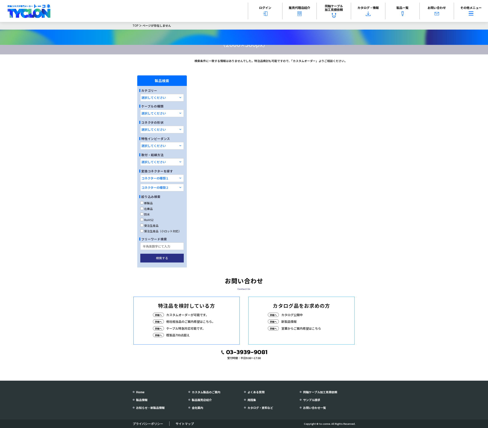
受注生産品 (151, 226)
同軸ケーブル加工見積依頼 (334, 8)
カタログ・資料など (260, 408)
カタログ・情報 (368, 7)
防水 (147, 214)
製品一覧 (402, 7)
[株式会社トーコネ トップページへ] (29, 11)
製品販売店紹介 (202, 400)
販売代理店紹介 (299, 7)
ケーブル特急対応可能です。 (185, 328)
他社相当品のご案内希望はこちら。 (190, 321)
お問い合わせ (437, 7)
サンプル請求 (311, 400)
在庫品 (148, 209)
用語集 (251, 400)
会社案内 (197, 408)
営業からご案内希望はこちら (301, 328)
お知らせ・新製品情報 (150, 408)
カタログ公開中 (292, 315)
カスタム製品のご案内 (206, 392)
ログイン (265, 7)
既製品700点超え (178, 335)
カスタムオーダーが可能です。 (187, 315)
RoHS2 (148, 220)
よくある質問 (256, 392)
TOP (135, 25)
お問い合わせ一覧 (314, 408)
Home (140, 392)
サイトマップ (185, 423)
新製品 (148, 203)
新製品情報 (289, 321)
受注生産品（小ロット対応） (162, 231)
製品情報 (142, 400)
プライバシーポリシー (148, 423)
